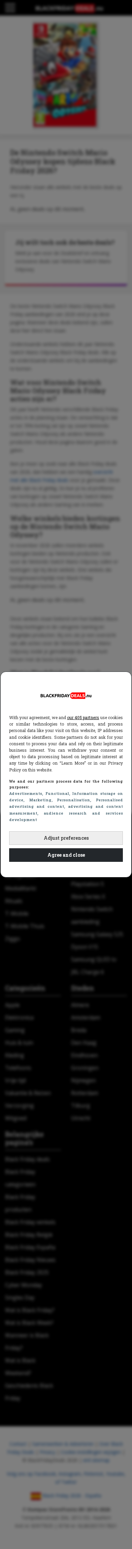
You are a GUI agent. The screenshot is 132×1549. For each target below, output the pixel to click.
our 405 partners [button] (83, 717)
